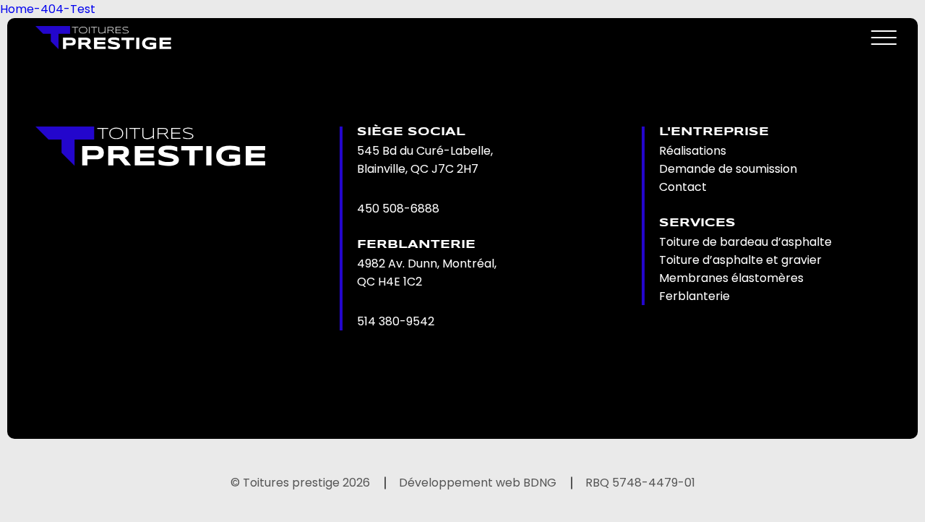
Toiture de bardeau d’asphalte (745, 242)
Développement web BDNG (477, 482)
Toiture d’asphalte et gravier (740, 260)
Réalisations (692, 150)
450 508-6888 (398, 208)
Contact (683, 187)
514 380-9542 (395, 321)
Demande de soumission (728, 169)
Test (82, 9)
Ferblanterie (694, 296)
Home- (20, 9)
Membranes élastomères (731, 278)
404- (55, 9)
